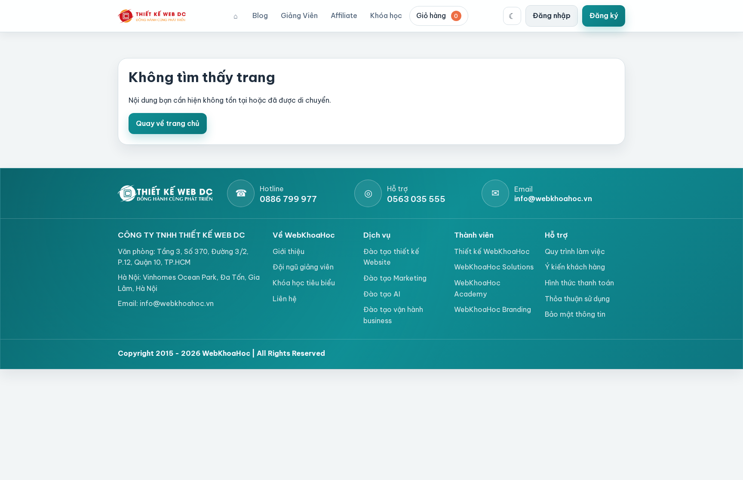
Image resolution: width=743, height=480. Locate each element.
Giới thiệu (288, 251)
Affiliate (344, 15)
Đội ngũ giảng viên (303, 267)
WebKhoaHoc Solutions (494, 267)
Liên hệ (285, 298)
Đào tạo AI (381, 294)
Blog (260, 15)
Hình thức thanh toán (579, 282)
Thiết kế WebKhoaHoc (492, 251)
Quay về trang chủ (168, 123)
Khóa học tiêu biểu (304, 282)
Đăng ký (603, 15)
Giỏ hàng (437, 15)
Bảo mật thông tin (575, 314)
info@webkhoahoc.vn (177, 303)
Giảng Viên (299, 15)
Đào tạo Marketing (395, 278)
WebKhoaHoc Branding (492, 309)
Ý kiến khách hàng (575, 267)
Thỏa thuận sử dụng (577, 298)
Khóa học (386, 15)
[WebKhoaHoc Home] (154, 15)
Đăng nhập (552, 15)
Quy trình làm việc (575, 251)
